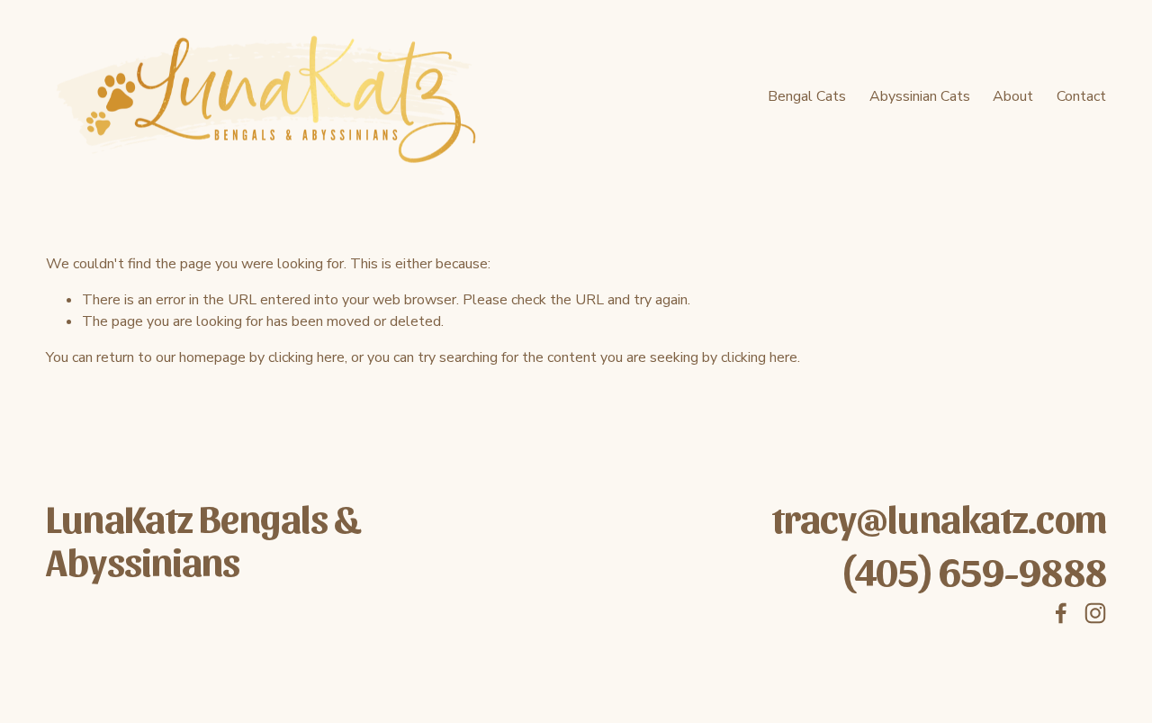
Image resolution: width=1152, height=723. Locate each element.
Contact (1081, 96)
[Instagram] (1095, 613)
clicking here (306, 357)
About (1013, 96)
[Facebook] (1061, 613)
